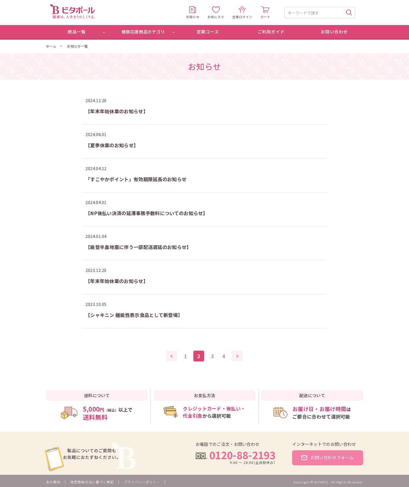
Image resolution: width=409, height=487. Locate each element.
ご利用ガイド (271, 32)
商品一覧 (77, 32)
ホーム (51, 46)
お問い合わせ (334, 32)
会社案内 (53, 481)
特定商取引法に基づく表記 (92, 481)
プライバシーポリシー (142, 481)
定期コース (208, 32)
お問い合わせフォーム (332, 457)
